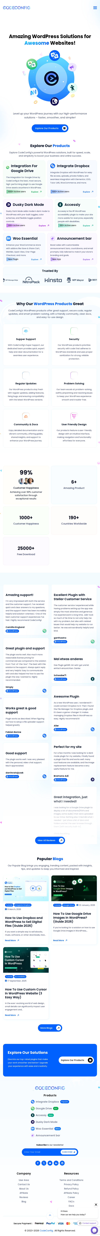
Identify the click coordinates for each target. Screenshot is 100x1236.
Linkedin (56, 1163)
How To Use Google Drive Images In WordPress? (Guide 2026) (72, 918)
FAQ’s (71, 1201)
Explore (34, 191)
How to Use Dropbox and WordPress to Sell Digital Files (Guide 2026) (24, 922)
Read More (10, 940)
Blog (24, 1201)
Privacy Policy (71, 1184)
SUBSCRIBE (67, 1152)
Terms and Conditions (71, 1180)
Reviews (24, 1197)
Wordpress (62, 1163)
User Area (24, 1180)
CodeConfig (47, 1230)
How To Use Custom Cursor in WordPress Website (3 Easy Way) (26, 993)
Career (71, 1197)
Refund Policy (71, 1188)
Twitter (43, 1163)
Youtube (50, 1163)
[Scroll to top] (50, 1216)
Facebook (37, 1163)
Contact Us (24, 1184)
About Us (24, 1188)
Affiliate (24, 1193)
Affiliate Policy (71, 1193)
